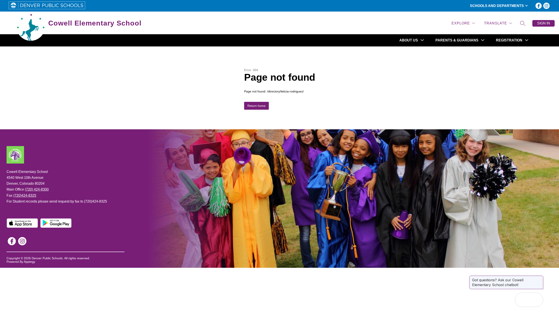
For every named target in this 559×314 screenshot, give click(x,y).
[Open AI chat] (536, 300)
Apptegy (29, 261)
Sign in (543, 23)
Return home (256, 106)
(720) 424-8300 (37, 189)
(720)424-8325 (24, 195)
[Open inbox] (522, 300)
